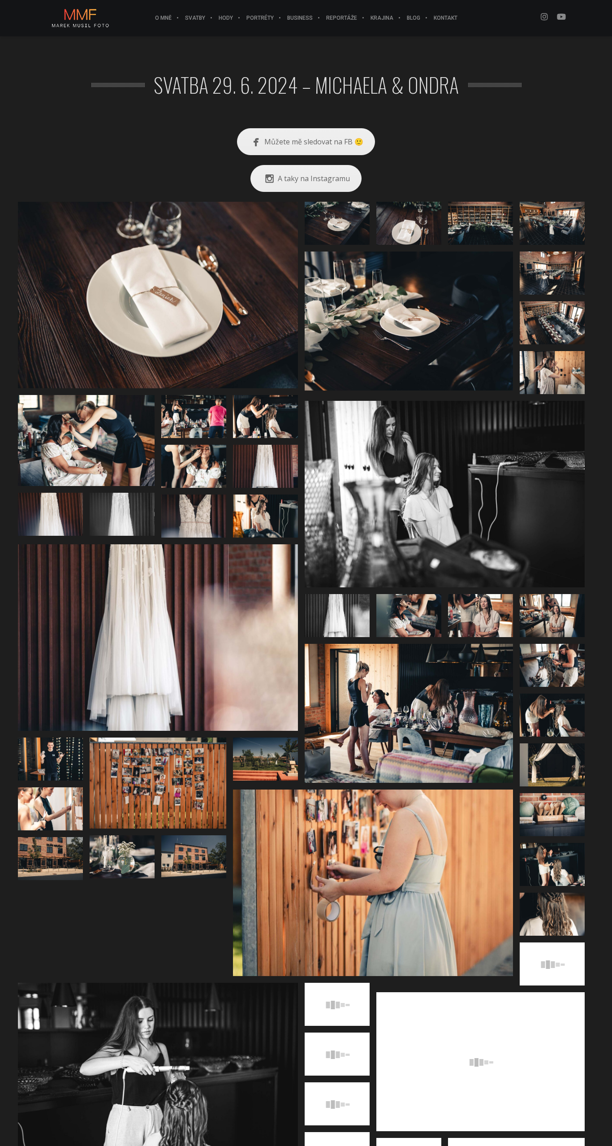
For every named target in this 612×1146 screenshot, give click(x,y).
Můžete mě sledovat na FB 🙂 (313, 142)
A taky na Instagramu (314, 178)
